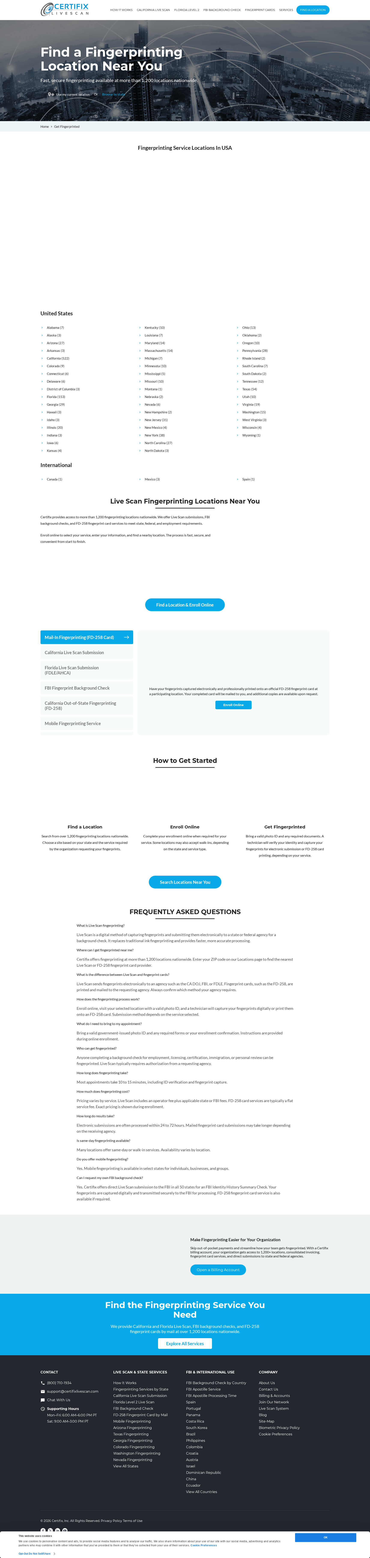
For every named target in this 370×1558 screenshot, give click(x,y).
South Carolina (252, 366)
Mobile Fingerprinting (132, 1421)
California (54, 358)
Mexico (150, 479)
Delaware (54, 381)
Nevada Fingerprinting (132, 1460)
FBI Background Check (222, 10)
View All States (125, 1466)
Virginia (248, 404)
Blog (263, 1415)
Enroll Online (233, 705)
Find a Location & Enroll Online (185, 604)
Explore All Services (185, 1343)
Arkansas (53, 350)
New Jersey (153, 420)
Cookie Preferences (275, 1434)
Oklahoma (249, 335)
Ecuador (193, 1485)
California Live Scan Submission (140, 1396)
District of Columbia (61, 389)
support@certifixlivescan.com (72, 1391)
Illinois (51, 427)
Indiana (52, 435)
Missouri (151, 381)
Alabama (53, 327)
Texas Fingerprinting (131, 1434)
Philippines (195, 1441)
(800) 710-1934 (59, 1383)
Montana (151, 389)
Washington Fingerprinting (136, 1453)
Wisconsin (249, 427)
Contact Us (268, 1389)
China (191, 1479)
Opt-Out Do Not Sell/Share (35, 1553)
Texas (246, 389)
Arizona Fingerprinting (132, 1428)
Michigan (151, 358)
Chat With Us (58, 1400)
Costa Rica (195, 1421)
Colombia (194, 1447)
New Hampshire (156, 412)
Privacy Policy (111, 1521)
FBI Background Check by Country (216, 1383)
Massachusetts (155, 350)
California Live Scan (153, 10)
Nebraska (151, 397)
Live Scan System (274, 1409)
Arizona (52, 343)
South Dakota (252, 374)
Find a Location (313, 10)
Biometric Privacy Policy (279, 1428)
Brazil (190, 1434)
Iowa (50, 443)
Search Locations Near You (185, 882)
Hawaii (52, 412)
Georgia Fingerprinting (132, 1441)
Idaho (51, 420)
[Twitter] (50, 1530)
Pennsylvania (251, 350)
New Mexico (153, 427)
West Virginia (252, 420)
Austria (192, 1460)
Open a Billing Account (218, 1270)
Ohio (245, 327)
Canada (52, 479)
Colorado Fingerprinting (134, 1447)
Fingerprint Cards (260, 10)
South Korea (196, 1428)
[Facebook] (43, 1530)
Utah (245, 397)
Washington (250, 412)
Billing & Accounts (274, 1396)
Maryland (151, 343)
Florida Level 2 (186, 10)
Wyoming (249, 435)
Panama (193, 1415)
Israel (190, 1466)
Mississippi (153, 374)
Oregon (247, 343)
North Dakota (154, 450)
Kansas (52, 450)
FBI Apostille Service (203, 1389)
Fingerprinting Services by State (141, 1389)
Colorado (53, 366)
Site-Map (266, 1421)
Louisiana (151, 335)
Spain (246, 479)
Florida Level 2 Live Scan (133, 1402)
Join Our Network (274, 1402)
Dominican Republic (203, 1473)
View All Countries (201, 1492)
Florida (52, 397)
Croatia (192, 1453)
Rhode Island (251, 358)
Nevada (150, 404)
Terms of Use (132, 1521)
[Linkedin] (57, 1530)
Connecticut (55, 374)
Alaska (52, 335)
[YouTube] (64, 1530)
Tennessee (249, 381)
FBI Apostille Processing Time (211, 1396)
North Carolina (155, 443)
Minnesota (152, 366)
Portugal (193, 1409)
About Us (267, 1383)
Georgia (52, 404)
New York (151, 435)
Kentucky (151, 327)
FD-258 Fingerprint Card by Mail (140, 1415)
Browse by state (113, 94)
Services (286, 10)
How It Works (121, 10)
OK (326, 1537)
